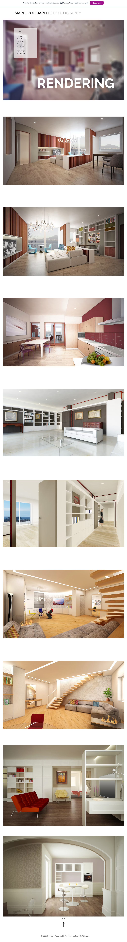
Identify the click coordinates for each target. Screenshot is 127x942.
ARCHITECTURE (23, 39)
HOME (19, 31)
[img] (63, 60)
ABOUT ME (21, 54)
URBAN (20, 36)
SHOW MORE (63, 918)
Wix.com (86, 936)
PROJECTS (21, 51)
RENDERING (21, 49)
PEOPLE (20, 34)
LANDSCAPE (22, 41)
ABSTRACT (21, 46)
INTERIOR (20, 44)
